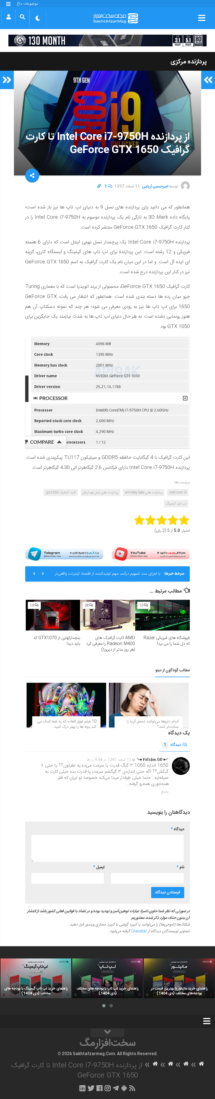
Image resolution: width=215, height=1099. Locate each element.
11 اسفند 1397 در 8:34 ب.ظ (109, 760)
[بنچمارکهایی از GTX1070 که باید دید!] (53, 615)
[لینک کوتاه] (99, 186)
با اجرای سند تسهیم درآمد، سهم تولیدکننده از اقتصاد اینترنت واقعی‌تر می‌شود (107, 576)
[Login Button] (8, 17)
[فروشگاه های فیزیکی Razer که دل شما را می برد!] (162, 615)
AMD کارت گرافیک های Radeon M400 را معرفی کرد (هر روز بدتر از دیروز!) (110, 643)
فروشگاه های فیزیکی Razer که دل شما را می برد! (167, 640)
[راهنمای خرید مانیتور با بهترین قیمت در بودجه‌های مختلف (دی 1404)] (179, 978)
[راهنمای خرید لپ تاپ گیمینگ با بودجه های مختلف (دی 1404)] (36, 978)
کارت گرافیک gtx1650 (61, 492)
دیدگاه (172, 745)
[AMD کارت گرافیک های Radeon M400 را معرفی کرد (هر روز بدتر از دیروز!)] (107, 615)
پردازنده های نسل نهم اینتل (100, 492)
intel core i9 (177, 492)
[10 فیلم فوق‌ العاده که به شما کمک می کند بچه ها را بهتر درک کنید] (66, 705)
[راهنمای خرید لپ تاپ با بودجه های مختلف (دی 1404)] (107, 978)
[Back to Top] (107, 1033)
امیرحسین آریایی (155, 186)
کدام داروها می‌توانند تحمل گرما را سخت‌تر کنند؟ (153, 724)
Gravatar (139, 931)
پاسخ (165, 792)
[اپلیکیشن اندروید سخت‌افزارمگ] (124, 1088)
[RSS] (132, 1088)
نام (180, 867)
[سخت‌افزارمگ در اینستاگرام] (108, 1088)
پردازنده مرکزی (188, 62)
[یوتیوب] (151, 554)
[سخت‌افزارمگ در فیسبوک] (99, 1088)
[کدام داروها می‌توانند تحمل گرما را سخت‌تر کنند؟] (148, 705)
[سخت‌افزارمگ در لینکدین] (82, 1088)
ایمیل (98, 867)
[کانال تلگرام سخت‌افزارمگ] (116, 1088)
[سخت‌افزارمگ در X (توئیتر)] (91, 1088)
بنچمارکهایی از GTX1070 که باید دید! (57, 640)
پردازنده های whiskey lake (143, 492)
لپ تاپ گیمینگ (176, 503)
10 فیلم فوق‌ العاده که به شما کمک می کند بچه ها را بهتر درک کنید (66, 724)
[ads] (107, 40)
